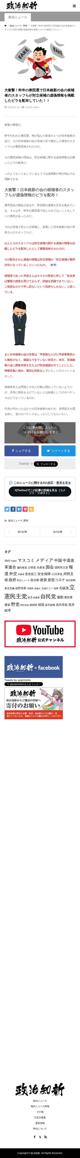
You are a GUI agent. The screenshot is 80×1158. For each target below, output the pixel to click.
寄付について (40, 1128)
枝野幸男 (20, 588)
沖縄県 (30, 588)
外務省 (21, 574)
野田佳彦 (24, 605)
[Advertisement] (40, 53)
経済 (30, 597)
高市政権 (50, 605)
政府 (12, 580)
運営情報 (40, 1123)
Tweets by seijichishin (17, 680)
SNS (7, 560)
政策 (43, 580)
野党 (25, 520)
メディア (44, 560)
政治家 (34, 580)
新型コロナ (56, 580)
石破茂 (64, 588)
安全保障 (44, 574)
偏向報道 (22, 567)
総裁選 (36, 597)
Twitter (14, 561)
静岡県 (33, 605)
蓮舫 (60, 597)
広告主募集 (40, 1117)
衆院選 (68, 597)
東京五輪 (9, 588)
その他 (40, 1112)
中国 (58, 560)
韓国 (41, 604)
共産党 (41, 567)
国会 (50, 567)
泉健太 (37, 588)
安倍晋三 (31, 574)
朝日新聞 (70, 580)
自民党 (48, 596)
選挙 (7, 604)
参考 (53, 264)
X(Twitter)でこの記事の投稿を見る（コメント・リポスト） (40, 491)
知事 (56, 588)
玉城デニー (47, 588)
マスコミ (26, 560)
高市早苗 (62, 604)
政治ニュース (15, 520)
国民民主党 (61, 567)
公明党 (32, 567)
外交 (13, 574)
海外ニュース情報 (40, 1106)
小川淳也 (56, 574)
